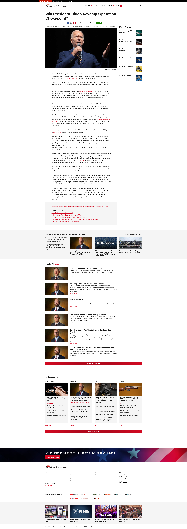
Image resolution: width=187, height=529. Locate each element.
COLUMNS (88, 402)
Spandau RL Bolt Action (125, 402)
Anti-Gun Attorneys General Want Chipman (65, 221)
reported (81, 160)
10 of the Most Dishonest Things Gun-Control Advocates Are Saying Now (75, 219)
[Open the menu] (121, 5)
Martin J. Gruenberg (71, 206)
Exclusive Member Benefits (125, 475)
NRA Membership (123, 472)
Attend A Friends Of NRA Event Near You (129, 520)
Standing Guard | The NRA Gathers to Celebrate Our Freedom (90, 331)
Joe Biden (61, 206)
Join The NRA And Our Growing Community (80, 520)
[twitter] (71, 22)
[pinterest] (74, 22)
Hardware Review (136, 402)
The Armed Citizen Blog (58, 402)
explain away (57, 132)
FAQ (46, 477)
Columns (88, 6)
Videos (110, 6)
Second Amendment (91, 206)
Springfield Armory (100, 404)
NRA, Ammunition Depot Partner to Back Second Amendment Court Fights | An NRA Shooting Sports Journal (105, 253)
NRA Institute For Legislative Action (103, 472)
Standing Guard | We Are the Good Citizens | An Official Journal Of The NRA (81, 405)
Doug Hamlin (82, 402)
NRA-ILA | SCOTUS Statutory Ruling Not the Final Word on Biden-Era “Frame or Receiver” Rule (55, 246)
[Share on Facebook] (67, 22)
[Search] (140, 5)
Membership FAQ (123, 477)
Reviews (121, 381)
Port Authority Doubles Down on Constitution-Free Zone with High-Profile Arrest (92, 348)
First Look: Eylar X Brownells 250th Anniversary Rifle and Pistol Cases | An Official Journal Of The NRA (105, 419)
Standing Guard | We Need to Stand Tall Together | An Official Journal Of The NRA (80, 252)
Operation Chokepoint (71, 78)
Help (46, 479)
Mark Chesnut (55, 206)
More (56, 264)
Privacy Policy (48, 526)
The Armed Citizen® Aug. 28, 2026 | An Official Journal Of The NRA (56, 399)
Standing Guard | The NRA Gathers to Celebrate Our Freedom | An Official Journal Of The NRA (80, 411)
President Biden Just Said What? (62, 213)
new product (112, 404)
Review (122, 403)
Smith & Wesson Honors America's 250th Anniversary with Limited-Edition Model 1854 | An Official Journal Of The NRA (105, 413)
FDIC (65, 206)
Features (103, 6)
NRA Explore (97, 475)
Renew (58, 1)
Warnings (71, 526)
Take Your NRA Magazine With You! (55, 520)
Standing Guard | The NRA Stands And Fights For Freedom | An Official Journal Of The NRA (80, 417)
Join (54, 1)
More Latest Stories (99, 363)
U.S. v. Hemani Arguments (80, 299)
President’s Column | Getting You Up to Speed (88, 314)
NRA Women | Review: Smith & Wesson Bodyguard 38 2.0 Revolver (129, 406)
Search (47, 481)
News (96, 6)
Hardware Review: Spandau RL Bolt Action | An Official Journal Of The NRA (129, 399)
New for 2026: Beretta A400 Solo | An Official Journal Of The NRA (105, 407)
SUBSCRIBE (53, 457)
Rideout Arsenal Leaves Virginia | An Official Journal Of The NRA (130, 251)
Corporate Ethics (63, 526)
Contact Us (47, 475)
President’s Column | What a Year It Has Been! (88, 268)
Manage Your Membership (125, 479)
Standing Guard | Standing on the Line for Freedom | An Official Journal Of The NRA (81, 399)
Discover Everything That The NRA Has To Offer (104, 520)
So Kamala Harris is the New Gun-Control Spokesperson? (70, 217)
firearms (99, 206)
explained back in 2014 (86, 91)
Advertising (48, 472)
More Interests (62, 378)
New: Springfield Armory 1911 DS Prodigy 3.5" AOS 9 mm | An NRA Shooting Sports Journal (105, 399)
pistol (106, 404)
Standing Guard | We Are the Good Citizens (87, 283)
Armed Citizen (49, 381)
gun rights (104, 206)
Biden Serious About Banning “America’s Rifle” (66, 215)
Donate (62, 1)
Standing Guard (75, 402)
